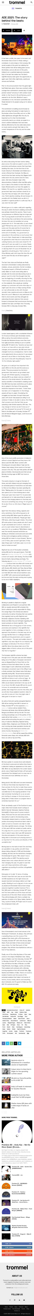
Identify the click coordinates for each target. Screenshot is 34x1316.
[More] (24, 30)
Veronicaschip (22, 1033)
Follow (29, 1247)
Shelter (13, 1029)
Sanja (4, 1029)
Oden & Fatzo (27, 1022)
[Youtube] (24, 1300)
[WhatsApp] (11, 1043)
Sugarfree (5, 1031)
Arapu (4, 1012)
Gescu (28, 1018)
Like (30, 1243)
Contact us (17, 1310)
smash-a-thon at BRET (25, 717)
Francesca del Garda (7, 1018)
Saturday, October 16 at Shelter (18, 554)
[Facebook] (3, 1043)
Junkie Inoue (22, 1020)
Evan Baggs (20, 1016)
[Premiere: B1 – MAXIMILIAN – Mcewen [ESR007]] (6, 1186)
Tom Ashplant (10, 1033)
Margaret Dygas (11, 1022)
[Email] (15, 1043)
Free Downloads (16, 1308)
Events (23, 1308)
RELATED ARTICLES (11, 1052)
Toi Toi (4, 1033)
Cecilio (16, 1012)
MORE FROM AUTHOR (12, 1056)
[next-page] (6, 1112)
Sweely (15, 1031)
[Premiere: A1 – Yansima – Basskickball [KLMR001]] (6, 1194)
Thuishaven (28, 1031)
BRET (8, 1012)
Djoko (25, 1014)
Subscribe (28, 1254)
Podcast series (7, 1308)
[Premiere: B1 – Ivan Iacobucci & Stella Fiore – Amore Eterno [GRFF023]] (6, 1203)
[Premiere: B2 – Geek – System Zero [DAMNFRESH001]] (6, 1169)
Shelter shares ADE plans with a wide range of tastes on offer (21, 1106)
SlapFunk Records (21, 1029)
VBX (16, 1033)
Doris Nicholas (6, 1016)
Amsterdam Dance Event (12, 1010)
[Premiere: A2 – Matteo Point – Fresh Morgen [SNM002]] (6, 1211)
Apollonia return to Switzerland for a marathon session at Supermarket (20, 1063)
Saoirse (8, 1029)
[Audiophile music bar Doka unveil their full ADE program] (6, 1097)
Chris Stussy (5, 1014)
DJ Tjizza (20, 1014)
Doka (30, 1014)
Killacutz (29, 1020)
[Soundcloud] (19, 1300)
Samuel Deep (27, 1027)
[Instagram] (14, 1300)
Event (3, 310)
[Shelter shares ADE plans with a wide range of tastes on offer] (6, 1105)
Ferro (26, 1016)
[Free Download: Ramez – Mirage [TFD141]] (6, 1219)
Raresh (8, 1027)
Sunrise (10, 1031)
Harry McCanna (14, 1020)
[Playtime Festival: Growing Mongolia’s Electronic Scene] (6, 1228)
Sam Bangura (19, 1027)
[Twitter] (7, 1043)
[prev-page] (3, 1112)
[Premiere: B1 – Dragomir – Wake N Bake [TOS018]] (6, 1236)
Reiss (13, 1027)
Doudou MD (13, 1016)
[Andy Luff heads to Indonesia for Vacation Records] (6, 1089)
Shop (28, 1308)
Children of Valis (23, 1012)
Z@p (28, 1033)
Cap (12, 1012)
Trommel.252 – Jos (17, 1175)
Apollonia (28, 1010)
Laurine (4, 1022)
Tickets (8, 420)
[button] (3, 2)
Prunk (4, 1027)
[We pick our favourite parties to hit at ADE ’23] (6, 1080)
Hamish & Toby (6, 1020)
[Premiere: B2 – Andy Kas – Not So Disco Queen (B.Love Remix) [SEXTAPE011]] (17, 1131)
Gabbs (15, 1018)
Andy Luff (22, 1010)
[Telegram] (19, 1043)
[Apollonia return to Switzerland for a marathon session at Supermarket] (6, 1062)
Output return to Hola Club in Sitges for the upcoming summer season (21, 1071)
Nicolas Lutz (19, 1022)
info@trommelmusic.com (20, 1287)
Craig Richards (13, 1014)
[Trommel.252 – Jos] (6, 1177)
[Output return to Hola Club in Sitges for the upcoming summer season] (6, 1071)
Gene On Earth (21, 1018)
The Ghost (21, 1031)
